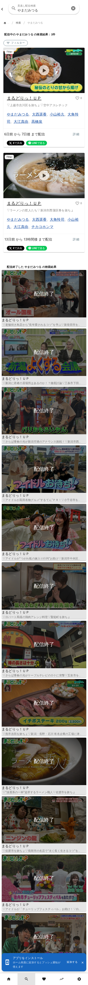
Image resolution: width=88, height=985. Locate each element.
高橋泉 (37, 121)
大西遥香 (39, 114)
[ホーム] (9, 979)
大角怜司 (57, 219)
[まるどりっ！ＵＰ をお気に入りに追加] (77, 98)
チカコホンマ (42, 227)
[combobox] (44, 8)
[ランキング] (61, 979)
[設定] (79, 979)
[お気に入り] (44, 979)
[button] (73, 8)
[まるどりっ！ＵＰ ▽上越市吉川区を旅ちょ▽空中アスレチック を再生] (44, 70)
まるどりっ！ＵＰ (24, 98)
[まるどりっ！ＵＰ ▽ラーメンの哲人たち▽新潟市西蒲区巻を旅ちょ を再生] (44, 175)
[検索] (26, 979)
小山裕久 (57, 114)
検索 (18, 22)
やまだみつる (18, 114)
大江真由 (21, 121)
